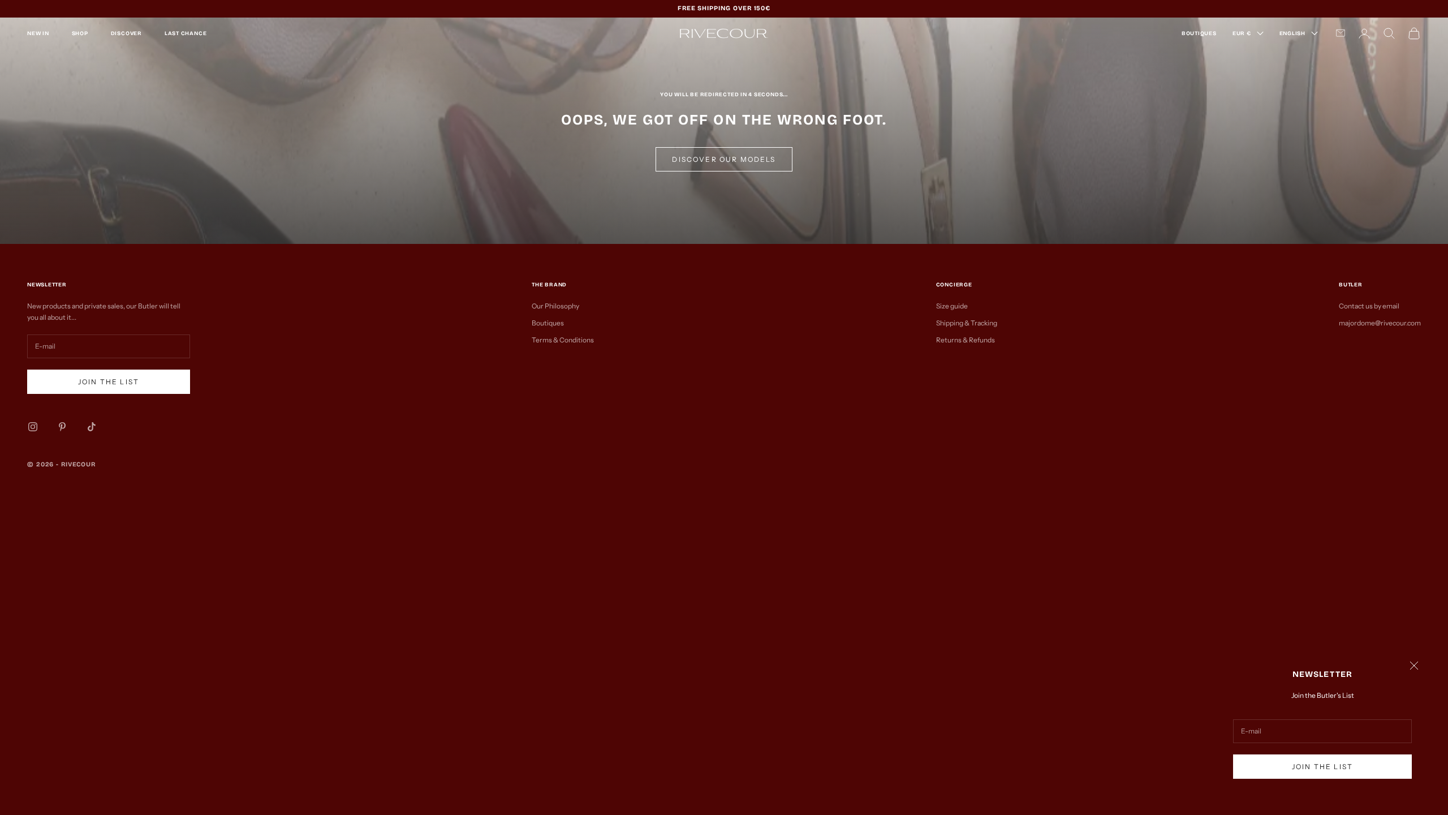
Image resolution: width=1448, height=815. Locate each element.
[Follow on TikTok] (91, 426)
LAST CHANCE (185, 33)
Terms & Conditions (563, 340)
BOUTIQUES (1199, 33)
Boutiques (548, 323)
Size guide (952, 306)
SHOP (80, 33)
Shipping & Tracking (966, 323)
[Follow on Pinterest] (62, 426)
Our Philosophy (555, 306)
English (1292, 33)
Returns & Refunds (965, 340)
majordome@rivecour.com (1380, 323)
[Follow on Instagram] (32, 426)
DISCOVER (126, 33)
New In (38, 33)
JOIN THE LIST (1322, 766)
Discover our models (723, 159)
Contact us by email (1369, 306)
